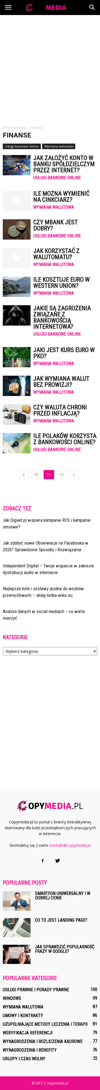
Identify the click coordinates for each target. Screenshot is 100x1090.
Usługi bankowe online (22, 146)
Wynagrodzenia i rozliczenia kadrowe (42, 1041)
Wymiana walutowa (58, 146)
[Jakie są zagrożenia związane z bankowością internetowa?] (17, 315)
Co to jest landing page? (61, 920)
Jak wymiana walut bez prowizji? (61, 381)
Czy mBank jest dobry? (55, 225)
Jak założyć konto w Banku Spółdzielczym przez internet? (64, 164)
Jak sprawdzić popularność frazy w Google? (64, 949)
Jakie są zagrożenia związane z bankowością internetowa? (62, 317)
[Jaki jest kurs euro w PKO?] (17, 357)
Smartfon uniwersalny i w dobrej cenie (62, 895)
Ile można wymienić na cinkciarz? (61, 196)
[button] (92, 7)
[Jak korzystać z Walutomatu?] (17, 258)
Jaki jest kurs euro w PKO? (64, 353)
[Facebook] (42, 861)
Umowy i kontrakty (23, 1015)
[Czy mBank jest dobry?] (17, 229)
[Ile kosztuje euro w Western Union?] (17, 287)
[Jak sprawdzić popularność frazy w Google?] (17, 954)
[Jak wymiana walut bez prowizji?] (17, 386)
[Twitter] (57, 861)
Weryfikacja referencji (27, 1032)
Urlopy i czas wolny (24, 1058)
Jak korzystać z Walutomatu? (56, 253)
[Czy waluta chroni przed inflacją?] (17, 414)
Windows (12, 998)
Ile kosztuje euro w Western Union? (61, 282)
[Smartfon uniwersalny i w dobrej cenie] (17, 901)
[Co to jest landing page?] (17, 927)
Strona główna (14, 127)
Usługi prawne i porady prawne (36, 989)
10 (36, 474)
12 (62, 474)
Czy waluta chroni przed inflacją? (60, 410)
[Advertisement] (50, 68)
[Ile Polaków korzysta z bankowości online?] (17, 443)
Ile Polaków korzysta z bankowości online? (64, 439)
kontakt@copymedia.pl (70, 845)
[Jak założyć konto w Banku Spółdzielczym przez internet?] (17, 165)
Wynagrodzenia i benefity (30, 1050)
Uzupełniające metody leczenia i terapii (45, 1024)
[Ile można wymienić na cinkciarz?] (17, 201)
